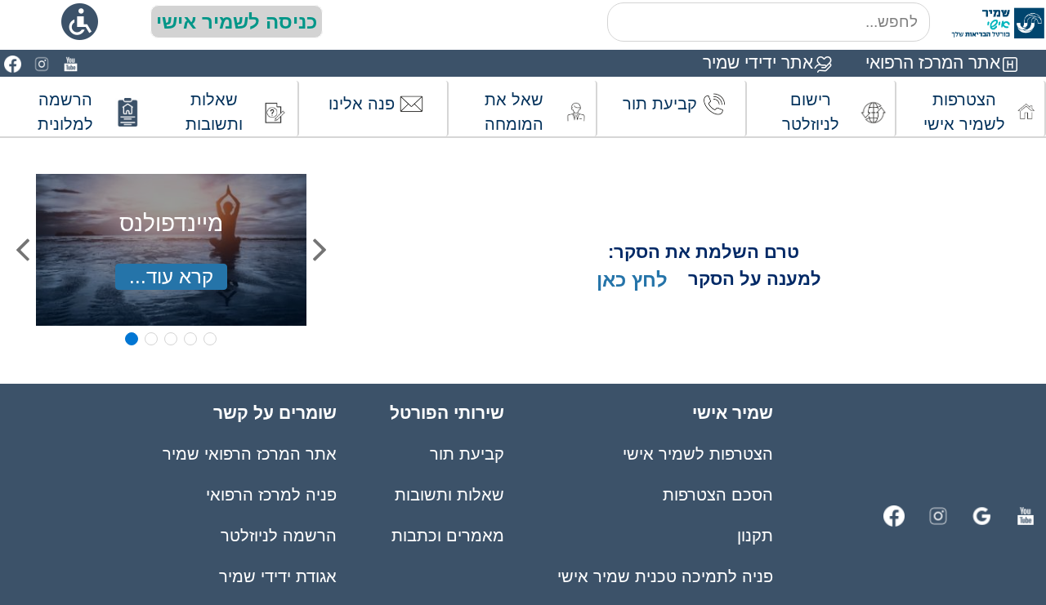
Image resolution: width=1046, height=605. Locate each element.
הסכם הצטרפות (718, 495)
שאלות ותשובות (449, 495)
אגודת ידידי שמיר (278, 576)
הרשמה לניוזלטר (279, 536)
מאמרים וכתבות (447, 536)
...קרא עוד (171, 276)
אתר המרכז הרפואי (932, 62)
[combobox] (768, 22)
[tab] (131, 338)
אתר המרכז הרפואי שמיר (250, 454)
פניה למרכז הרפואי (271, 495)
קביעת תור (467, 454)
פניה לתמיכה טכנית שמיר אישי (665, 576)
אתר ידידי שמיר (758, 62)
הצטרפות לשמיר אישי (698, 454)
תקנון (755, 536)
